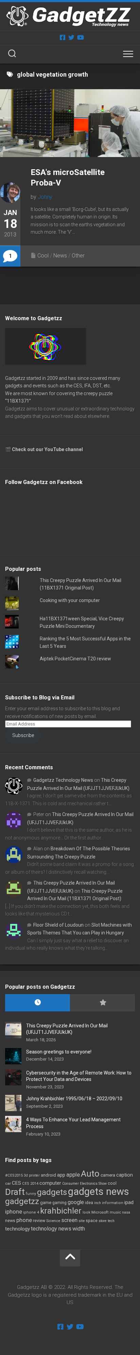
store (103, 1221)
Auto (90, 1173)
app (61, 1175)
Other (78, 255)
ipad (129, 1202)
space (92, 1220)
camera (108, 1175)
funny (31, 1194)
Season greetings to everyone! (58, 1051)
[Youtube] (80, 37)
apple (73, 1174)
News (60, 255)
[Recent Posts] (37, 1002)
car (8, 1183)
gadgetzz (22, 1201)
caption (124, 1175)
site (81, 1221)
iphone (13, 1211)
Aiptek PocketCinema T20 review (75, 658)
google (76, 1202)
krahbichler (61, 1211)
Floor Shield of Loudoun (58, 925)
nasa (126, 1212)
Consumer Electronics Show (84, 1183)
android (48, 1175)
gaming (59, 1202)
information (112, 1203)
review (39, 1220)
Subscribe (23, 735)
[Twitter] (71, 37)
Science (53, 1220)
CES (16, 1183)
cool (112, 1183)
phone (24, 1220)
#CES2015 (14, 1175)
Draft (15, 1192)
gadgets (52, 1192)
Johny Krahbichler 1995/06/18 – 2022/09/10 (74, 1098)
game (45, 1202)
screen (69, 1220)
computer (50, 1183)
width (78, 1228)
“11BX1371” (18, 401)
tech (111, 1221)
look (86, 1212)
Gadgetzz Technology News (63, 780)
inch (97, 1203)
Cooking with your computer (70, 600)
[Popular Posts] (102, 1002)
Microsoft (100, 1212)
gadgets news (98, 1191)
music (115, 1212)
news (10, 1220)
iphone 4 (31, 1212)
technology (17, 1229)
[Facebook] (62, 37)
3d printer (32, 1175)
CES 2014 (30, 1183)
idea (89, 1202)
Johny (45, 197)
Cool (43, 255)
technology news (51, 1228)
